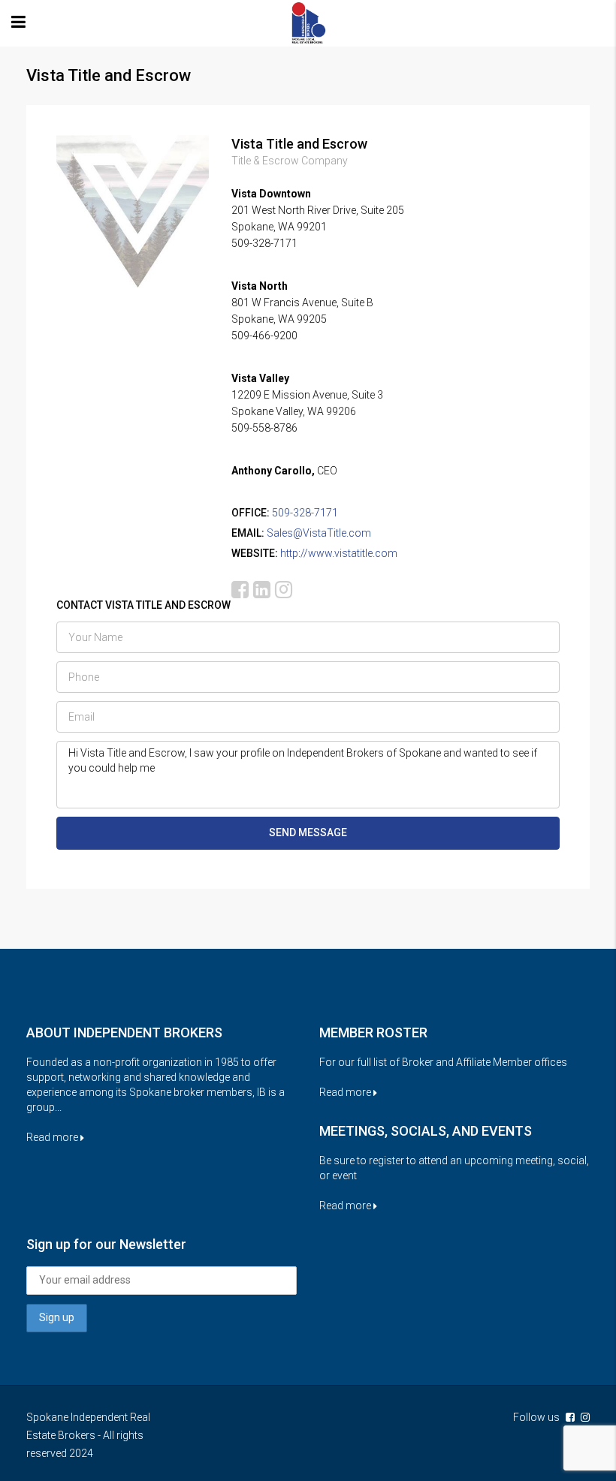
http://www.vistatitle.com (338, 553)
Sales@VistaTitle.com (319, 533)
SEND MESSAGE (308, 832)
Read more (53, 1137)
